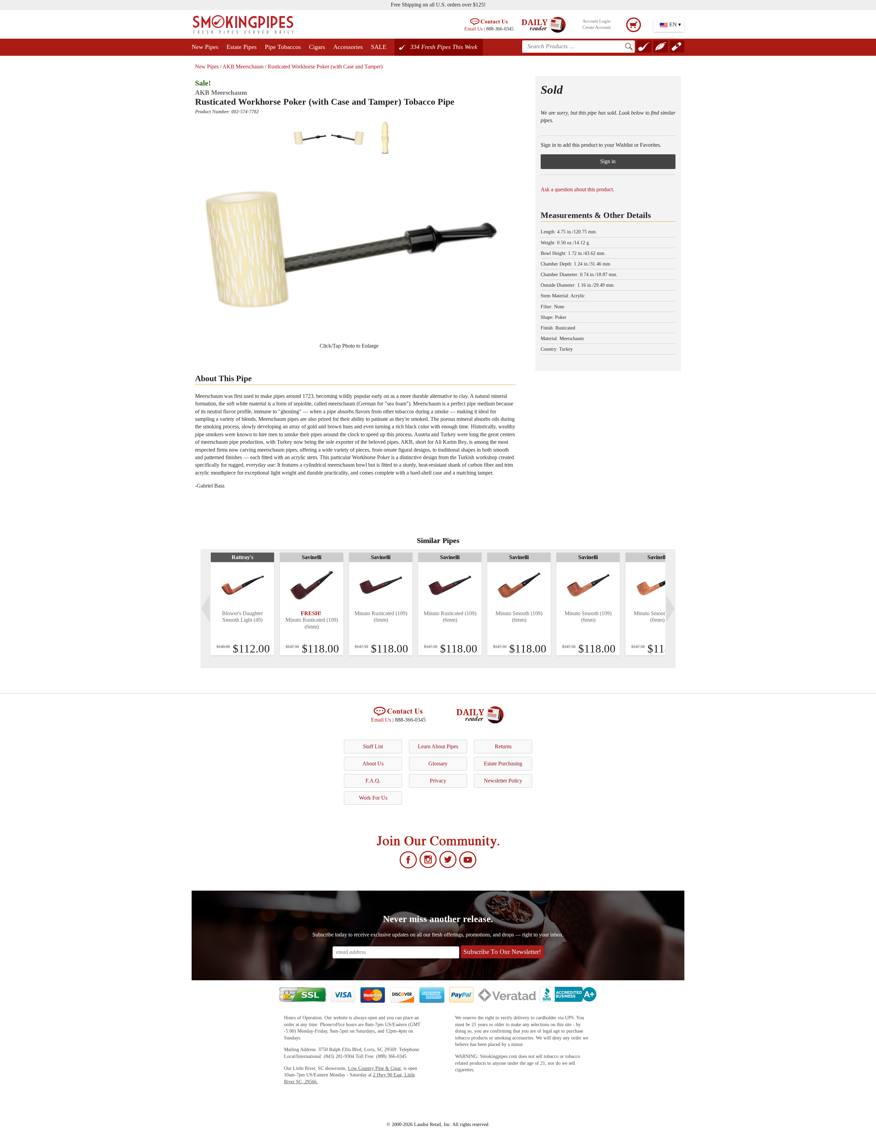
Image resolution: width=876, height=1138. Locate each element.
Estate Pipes (242, 46)
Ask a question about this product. (577, 189)
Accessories (348, 46)
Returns (503, 746)
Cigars (317, 46)
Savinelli (311, 557)
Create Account (596, 27)
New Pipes (205, 46)
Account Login (596, 21)
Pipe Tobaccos (283, 46)
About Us (373, 763)
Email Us (473, 28)
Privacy (438, 781)
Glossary (438, 763)
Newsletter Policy (503, 781)
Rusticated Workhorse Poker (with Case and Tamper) (325, 66)
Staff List (373, 746)
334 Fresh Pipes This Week (443, 46)
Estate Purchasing (503, 763)
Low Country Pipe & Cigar (374, 1068)
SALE (378, 46)
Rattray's (242, 557)
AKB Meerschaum (242, 66)
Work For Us (373, 798)
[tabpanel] (242, 604)
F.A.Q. (373, 781)
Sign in (608, 161)
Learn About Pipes (438, 746)
